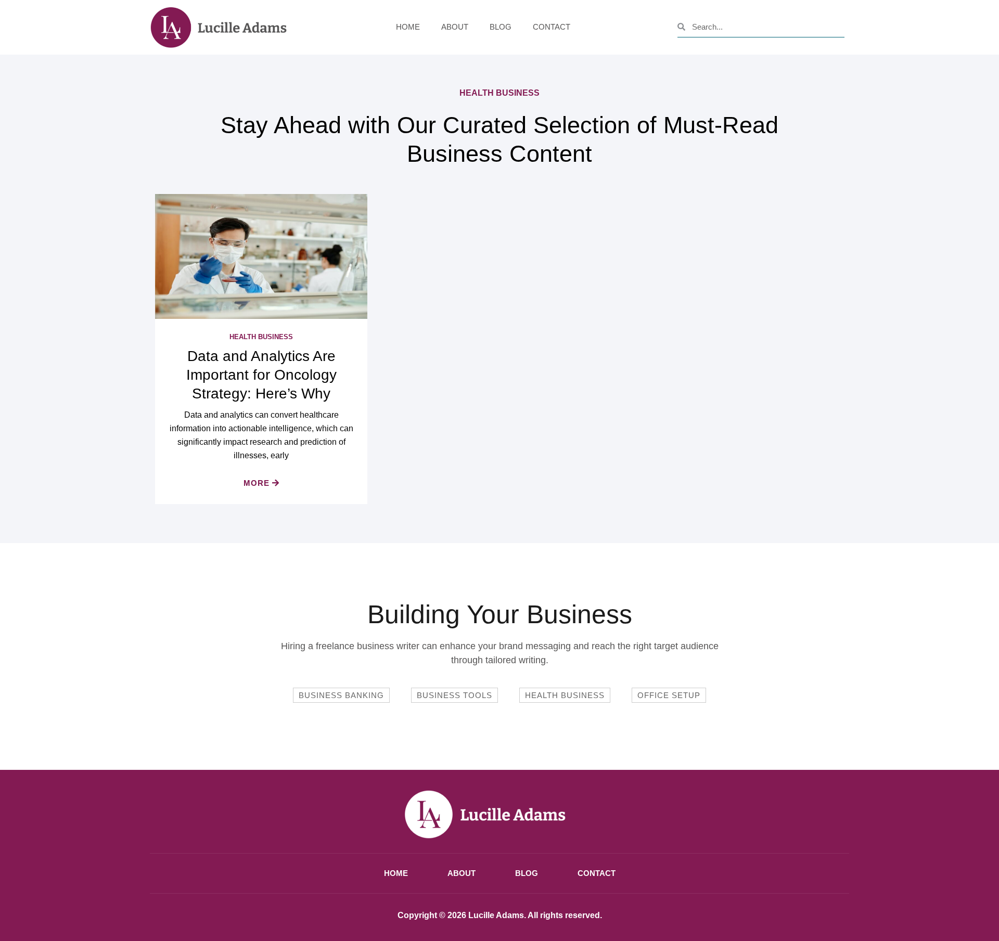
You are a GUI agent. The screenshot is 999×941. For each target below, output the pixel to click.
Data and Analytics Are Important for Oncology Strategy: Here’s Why (261, 375)
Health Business (261, 337)
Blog (500, 26)
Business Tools (454, 695)
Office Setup (668, 695)
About (454, 26)
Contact (551, 26)
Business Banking (341, 695)
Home (408, 26)
